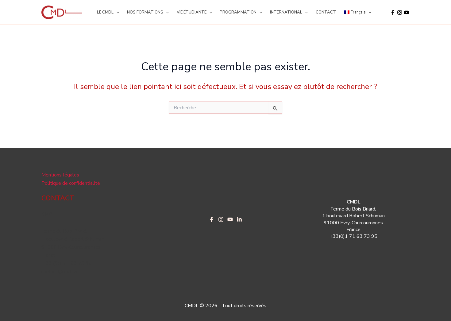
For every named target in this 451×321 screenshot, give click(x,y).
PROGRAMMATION (238, 12)
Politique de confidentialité (70, 183)
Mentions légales (60, 175)
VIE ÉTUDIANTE (191, 12)
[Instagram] (399, 12)
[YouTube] (406, 12)
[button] (116, 12)
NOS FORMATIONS (145, 12)
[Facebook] (393, 12)
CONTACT (326, 12)
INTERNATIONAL (286, 12)
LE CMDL (105, 12)
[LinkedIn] (239, 219)
